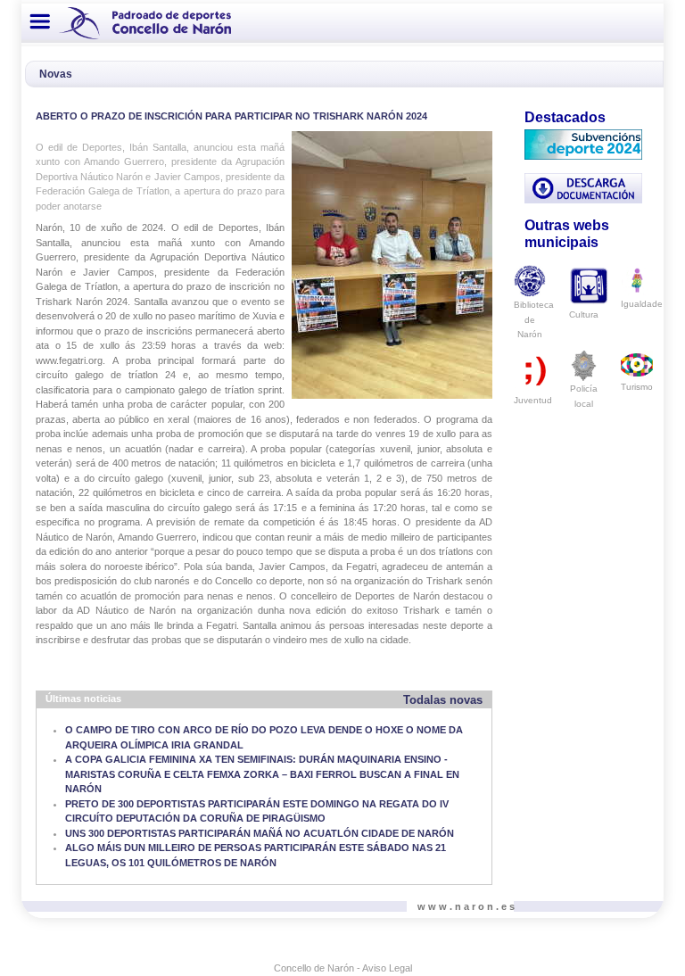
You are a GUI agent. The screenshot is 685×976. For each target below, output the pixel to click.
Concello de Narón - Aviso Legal (343, 968)
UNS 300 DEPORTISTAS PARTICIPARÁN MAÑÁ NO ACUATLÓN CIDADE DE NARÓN (259, 833)
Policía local (584, 396)
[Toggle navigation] (40, 21)
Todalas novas (443, 700)
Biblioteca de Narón (534, 319)
